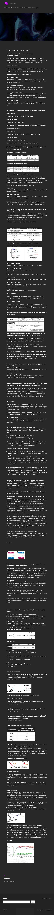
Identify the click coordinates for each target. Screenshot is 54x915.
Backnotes (13, 3)
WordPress (49, 909)
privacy (49, 898)
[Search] (33, 902)
